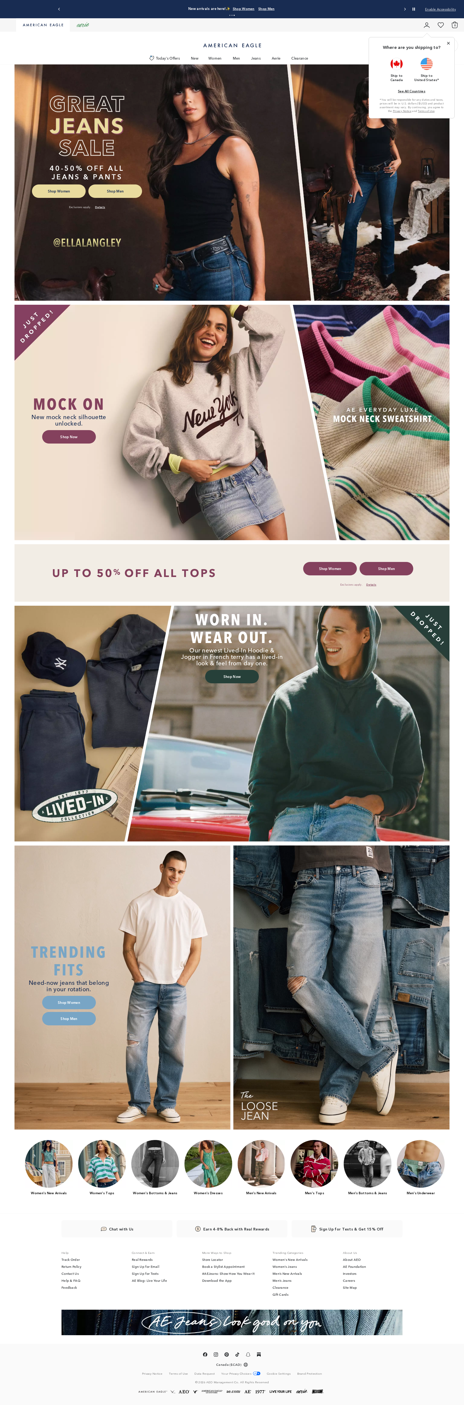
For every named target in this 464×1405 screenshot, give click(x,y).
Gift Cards (280, 1294)
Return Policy (71, 1266)
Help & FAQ (70, 1280)
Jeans (256, 58)
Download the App (217, 1280)
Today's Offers (168, 58)
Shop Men (258, 8)
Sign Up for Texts (145, 1273)
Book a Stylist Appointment (223, 1266)
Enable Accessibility (440, 9)
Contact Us (70, 1273)
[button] (229, 15)
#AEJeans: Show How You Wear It (228, 1273)
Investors (350, 1273)
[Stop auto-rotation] (413, 9)
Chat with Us (121, 1229)
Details (275, 8)
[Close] (448, 43)
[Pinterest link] (226, 1356)
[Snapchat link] (248, 1356)
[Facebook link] (205, 1356)
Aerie (276, 58)
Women (215, 58)
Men (236, 58)
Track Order (70, 1259)
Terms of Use (426, 111)
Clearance (299, 58)
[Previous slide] (59, 9)
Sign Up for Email (145, 1266)
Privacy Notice (402, 111)
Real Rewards (142, 1259)
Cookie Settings (279, 1374)
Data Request (204, 1374)
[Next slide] (405, 9)
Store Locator (212, 1259)
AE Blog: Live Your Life (149, 1280)
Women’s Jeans (285, 1266)
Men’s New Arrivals (287, 1273)
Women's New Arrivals (290, 1259)
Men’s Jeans (282, 1280)
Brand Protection (309, 1374)
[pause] (434, 860)
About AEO (352, 1259)
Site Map (350, 1287)
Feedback (69, 1287)
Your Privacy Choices (236, 1374)
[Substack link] (259, 1356)
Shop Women (236, 8)
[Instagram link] (216, 1356)
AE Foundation (354, 1266)
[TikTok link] (237, 1356)
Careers (349, 1280)
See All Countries (411, 91)
